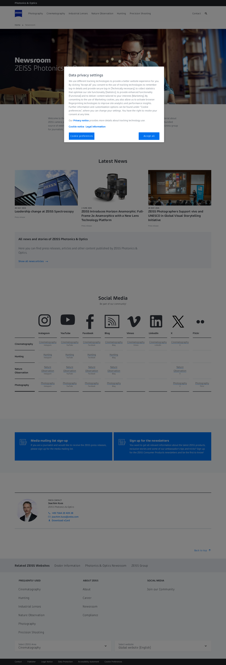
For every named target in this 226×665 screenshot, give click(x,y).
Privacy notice (81, 120)
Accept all (149, 136)
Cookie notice (76, 126)
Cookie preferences (81, 136)
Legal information (95, 126)
